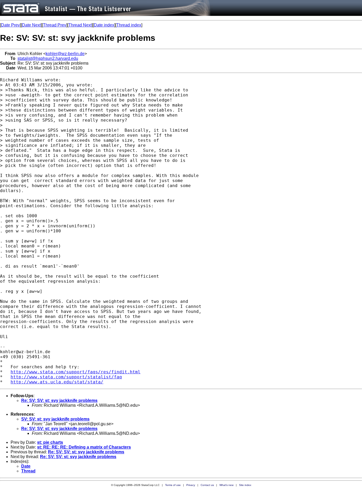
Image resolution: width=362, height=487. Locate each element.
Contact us (207, 485)
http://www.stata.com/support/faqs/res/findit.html (75, 371)
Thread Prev (54, 25)
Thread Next (80, 25)
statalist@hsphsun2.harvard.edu (47, 58)
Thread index (128, 25)
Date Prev (10, 25)
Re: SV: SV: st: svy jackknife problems (59, 400)
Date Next (31, 25)
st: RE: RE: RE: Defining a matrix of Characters (84, 447)
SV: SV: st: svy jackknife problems (55, 419)
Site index (245, 485)
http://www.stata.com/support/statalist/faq (66, 376)
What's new (226, 485)
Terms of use (173, 485)
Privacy (190, 485)
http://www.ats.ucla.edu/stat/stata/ (57, 381)
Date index (104, 25)
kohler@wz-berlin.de (65, 53)
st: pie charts (50, 442)
